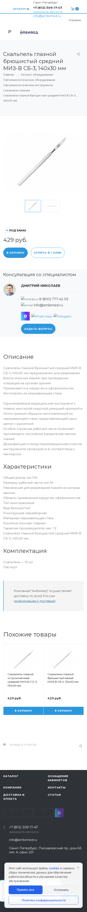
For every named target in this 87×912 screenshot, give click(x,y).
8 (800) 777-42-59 (53, 299)
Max (59, 812)
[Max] (25, 316)
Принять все (25, 889)
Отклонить (61, 890)
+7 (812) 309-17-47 (47, 8)
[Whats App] (41, 316)
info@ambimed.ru (47, 16)
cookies (54, 868)
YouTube (28, 812)
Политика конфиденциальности (44, 900)
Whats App (49, 812)
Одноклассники (38, 812)
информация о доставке (35, 601)
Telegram (18, 812)
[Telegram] (62, 316)
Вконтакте (7, 812)
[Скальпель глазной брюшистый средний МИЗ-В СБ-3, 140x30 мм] (43, 161)
